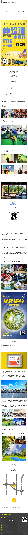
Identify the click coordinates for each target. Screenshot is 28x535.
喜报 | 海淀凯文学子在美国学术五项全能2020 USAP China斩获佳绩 (13, 507)
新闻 (9, 520)
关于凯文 (2, 520)
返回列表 (14, 500)
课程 (5, 520)
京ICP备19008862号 (24, 533)
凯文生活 (13, 520)
